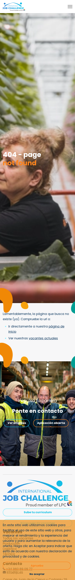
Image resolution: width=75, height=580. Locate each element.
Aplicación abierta (51, 423)
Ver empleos (17, 423)
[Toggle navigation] (70, 6)
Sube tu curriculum (38, 512)
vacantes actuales (43, 338)
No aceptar (37, 574)
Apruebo (37, 566)
